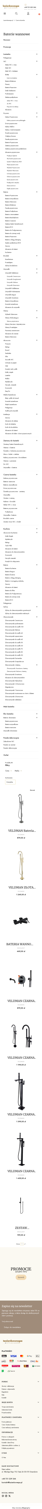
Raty (3, 1395)
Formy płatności (7, 1422)
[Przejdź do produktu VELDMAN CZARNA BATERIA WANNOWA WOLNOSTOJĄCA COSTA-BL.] (21, 1035)
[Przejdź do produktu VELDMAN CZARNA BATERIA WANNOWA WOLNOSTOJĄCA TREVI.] (21, 1148)
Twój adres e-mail (7, 1321)
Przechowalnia (6, 1413)
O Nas (4, 1457)
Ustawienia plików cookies (10, 1445)
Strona (18, 1244)
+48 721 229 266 (30, 7)
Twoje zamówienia (8, 1407)
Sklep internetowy (20, 1508)
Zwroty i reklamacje (8, 1386)
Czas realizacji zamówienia (10, 1427)
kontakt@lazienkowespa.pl (12, 1482)
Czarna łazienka (20, 20)
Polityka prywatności (8, 1448)
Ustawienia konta (7, 1410)
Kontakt (4, 1398)
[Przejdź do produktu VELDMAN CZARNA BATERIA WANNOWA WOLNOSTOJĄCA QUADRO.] (21, 1092)
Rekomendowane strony (9, 1440)
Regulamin (5, 1392)
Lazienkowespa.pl (8, 20)
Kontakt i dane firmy (8, 1442)
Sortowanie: (9, 778)
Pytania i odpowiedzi (8, 1389)
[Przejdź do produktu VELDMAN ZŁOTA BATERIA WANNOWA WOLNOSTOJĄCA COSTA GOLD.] (21, 865)
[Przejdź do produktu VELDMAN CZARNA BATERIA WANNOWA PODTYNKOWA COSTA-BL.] (21, 978)
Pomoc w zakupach (8, 1437)
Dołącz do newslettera (12, 1327)
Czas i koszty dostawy (8, 1425)
